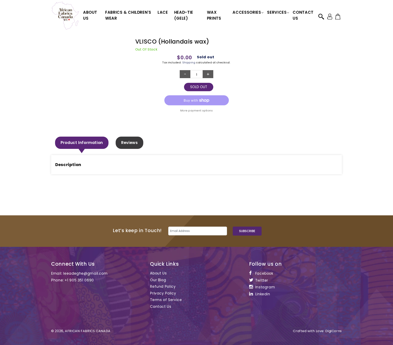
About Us (90, 15)
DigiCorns (333, 331)
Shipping (188, 62)
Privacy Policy (163, 293)
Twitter (261, 280)
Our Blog (158, 280)
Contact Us (303, 15)
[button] (247, 12)
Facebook (264, 273)
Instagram (265, 287)
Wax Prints (214, 15)
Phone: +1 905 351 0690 (72, 280)
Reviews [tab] (129, 142)
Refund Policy (163, 286)
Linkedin (262, 294)
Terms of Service (166, 299)
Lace (163, 12)
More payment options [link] (196, 110)
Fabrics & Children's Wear (128, 15)
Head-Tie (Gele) (183, 15)
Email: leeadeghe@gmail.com (79, 273)
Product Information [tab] (82, 142)
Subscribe (247, 231)
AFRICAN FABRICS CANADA (88, 331)
